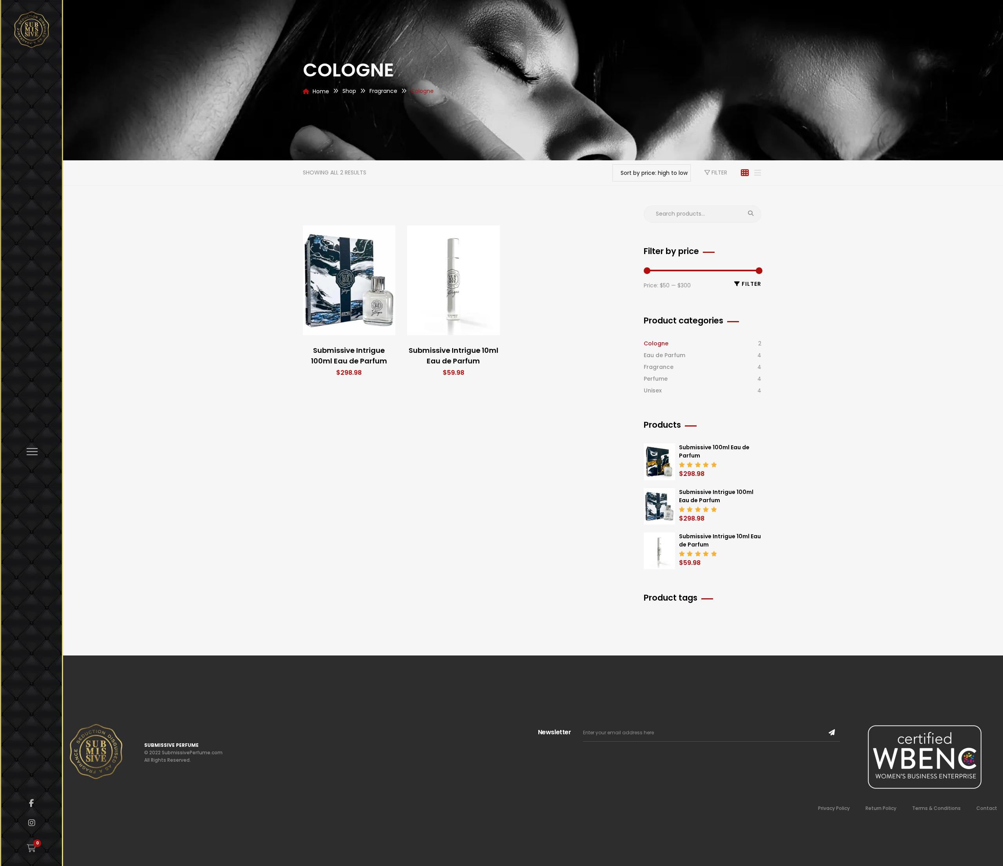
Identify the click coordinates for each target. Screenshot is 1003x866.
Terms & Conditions (936, 808)
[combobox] (651, 173)
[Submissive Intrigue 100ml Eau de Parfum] (349, 280)
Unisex (653, 390)
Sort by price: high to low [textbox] (654, 173)
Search (750, 214)
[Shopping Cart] (31, 848)
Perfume (656, 379)
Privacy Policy (834, 808)
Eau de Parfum (664, 355)
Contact (986, 808)
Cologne (656, 343)
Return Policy (880, 808)
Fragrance (658, 367)
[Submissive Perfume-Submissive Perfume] (31, 29)
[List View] (757, 172)
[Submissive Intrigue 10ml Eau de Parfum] (453, 280)
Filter (718, 172)
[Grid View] (745, 172)
